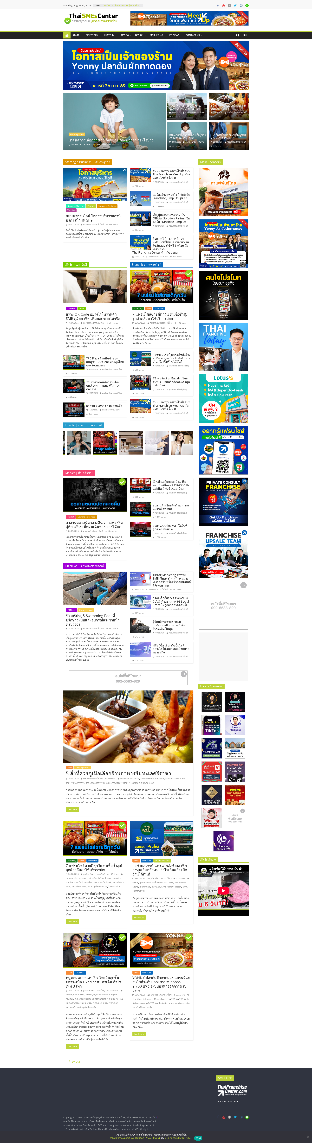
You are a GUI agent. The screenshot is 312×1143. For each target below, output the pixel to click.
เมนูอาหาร (110, 782)
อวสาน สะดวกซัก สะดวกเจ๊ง (104, 406)
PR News (174, 35)
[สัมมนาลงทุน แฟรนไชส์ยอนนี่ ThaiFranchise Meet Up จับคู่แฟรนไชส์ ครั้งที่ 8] (140, 169)
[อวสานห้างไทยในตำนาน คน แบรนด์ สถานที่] (140, 504)
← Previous (73, 1061)
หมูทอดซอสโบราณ (83, 998)
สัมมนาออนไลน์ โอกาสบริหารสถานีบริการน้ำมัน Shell (93, 218)
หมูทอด (89, 994)
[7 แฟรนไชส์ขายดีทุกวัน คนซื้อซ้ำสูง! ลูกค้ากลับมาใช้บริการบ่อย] (161, 272)
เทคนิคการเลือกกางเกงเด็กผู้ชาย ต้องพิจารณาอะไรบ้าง (187, 136)
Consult (91, 206)
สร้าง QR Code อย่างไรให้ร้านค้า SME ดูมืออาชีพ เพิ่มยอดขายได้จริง (93, 316)
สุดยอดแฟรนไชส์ (162, 860)
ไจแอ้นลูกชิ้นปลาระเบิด (86, 1007)
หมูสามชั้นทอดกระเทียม (76, 1003)
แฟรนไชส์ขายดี (104, 882)
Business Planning (75, 206)
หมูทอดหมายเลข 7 (100, 998)
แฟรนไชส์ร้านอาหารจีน (142, 1007)
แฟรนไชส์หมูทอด (94, 1003)
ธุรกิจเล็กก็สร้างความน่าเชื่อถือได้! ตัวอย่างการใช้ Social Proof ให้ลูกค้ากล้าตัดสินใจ (171, 601)
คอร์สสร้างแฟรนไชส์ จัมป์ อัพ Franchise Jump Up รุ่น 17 (171, 196)
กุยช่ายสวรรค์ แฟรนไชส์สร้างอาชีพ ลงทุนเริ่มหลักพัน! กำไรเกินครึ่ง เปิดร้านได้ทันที (171, 358)
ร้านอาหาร (159, 778)
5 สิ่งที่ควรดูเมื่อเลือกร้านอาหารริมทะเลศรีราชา (228, 107)
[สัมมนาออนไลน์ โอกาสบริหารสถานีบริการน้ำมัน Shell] (95, 169)
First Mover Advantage (142, 999)
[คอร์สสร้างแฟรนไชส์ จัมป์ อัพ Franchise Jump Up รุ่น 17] (140, 193)
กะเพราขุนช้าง (72, 878)
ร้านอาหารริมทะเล (173, 778)
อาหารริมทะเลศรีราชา (95, 782)
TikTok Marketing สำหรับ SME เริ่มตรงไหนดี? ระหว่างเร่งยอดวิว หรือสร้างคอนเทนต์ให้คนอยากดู (172, 580)
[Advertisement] (223, 656)
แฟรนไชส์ (78, 882)
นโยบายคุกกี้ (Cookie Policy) (178, 1138)
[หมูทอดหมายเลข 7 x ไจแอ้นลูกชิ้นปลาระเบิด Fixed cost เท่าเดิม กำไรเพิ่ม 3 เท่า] (95, 935)
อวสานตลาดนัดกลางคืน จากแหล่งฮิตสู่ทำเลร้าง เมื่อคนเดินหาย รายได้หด (94, 524)
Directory (92, 35)
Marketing (156, 35)
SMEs (81, 308)
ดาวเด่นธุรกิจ (78, 994)
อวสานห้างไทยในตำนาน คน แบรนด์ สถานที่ (171, 507)
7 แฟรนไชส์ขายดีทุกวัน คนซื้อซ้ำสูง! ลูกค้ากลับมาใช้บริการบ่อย (160, 316)
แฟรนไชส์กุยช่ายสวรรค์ (171, 886)
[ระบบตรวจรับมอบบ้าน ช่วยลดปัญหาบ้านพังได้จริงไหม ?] (114, 121)
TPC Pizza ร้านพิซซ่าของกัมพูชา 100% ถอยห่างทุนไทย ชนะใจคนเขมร (105, 361)
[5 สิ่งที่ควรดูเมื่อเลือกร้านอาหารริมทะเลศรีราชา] (229, 94)
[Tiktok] (229, 5)
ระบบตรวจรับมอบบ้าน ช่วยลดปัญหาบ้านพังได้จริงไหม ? (121, 7)
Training (71, 210)
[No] (308, 1136)
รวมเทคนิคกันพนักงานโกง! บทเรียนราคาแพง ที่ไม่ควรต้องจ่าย (103, 385)
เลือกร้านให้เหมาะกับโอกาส (142, 782)
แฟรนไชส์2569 (90, 882)
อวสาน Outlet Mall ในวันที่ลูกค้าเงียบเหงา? (170, 527)
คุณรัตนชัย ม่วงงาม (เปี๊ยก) (112, 369)
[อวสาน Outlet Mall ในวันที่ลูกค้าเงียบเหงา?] (140, 524)
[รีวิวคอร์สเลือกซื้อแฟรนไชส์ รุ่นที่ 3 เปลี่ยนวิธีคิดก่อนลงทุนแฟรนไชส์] (140, 377)
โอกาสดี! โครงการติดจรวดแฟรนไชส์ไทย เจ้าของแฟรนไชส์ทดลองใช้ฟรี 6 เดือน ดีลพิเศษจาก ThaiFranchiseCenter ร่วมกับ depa (160, 245)
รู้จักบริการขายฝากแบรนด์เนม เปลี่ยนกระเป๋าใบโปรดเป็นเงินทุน (169, 625)
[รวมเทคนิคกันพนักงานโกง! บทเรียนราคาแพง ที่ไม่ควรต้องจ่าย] (73, 381)
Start (75, 35)
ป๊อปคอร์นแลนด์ (112, 878)
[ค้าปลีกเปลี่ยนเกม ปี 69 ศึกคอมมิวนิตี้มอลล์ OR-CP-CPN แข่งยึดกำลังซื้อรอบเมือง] (140, 480)
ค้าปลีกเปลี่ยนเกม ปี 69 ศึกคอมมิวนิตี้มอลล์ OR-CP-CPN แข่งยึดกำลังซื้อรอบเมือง (171, 485)
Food (148, 308)
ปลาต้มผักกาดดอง (166, 1003)
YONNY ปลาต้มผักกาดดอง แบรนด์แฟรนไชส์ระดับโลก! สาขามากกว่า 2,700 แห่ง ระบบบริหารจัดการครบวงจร (161, 984)
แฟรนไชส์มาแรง (79, 886)
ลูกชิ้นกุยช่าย (157, 882)
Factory (109, 35)
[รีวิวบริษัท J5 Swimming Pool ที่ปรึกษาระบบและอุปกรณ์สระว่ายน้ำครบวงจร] (95, 573)
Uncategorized (77, 134)
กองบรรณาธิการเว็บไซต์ (96, 144)
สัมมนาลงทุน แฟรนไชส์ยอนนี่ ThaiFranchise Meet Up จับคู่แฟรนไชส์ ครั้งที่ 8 (171, 174)
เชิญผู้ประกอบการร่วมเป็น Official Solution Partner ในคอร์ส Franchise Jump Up (171, 218)
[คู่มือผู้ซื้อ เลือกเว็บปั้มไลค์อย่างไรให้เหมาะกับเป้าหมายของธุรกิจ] (140, 644)
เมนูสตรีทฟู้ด (145, 886)
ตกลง (198, 1138)
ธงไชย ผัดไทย (98, 878)
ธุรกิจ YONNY (151, 1003)
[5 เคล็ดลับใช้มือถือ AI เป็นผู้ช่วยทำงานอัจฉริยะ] (229, 124)
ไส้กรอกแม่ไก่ (114, 886)
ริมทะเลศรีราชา (147, 778)
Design (139, 35)
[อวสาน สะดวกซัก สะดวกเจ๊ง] (73, 404)
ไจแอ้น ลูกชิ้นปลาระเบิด (97, 886)
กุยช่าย (135, 882)
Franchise (159, 308)
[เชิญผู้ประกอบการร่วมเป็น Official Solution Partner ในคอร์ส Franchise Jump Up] (140, 213)
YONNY (174, 999)
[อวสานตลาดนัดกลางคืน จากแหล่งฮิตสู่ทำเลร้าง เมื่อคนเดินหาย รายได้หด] (95, 480)
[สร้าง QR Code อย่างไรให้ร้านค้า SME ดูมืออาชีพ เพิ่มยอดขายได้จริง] (95, 272)
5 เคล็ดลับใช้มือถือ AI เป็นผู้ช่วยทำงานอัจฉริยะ (228, 136)
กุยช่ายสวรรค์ (85, 878)
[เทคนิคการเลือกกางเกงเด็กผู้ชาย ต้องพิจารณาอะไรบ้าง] (187, 124)
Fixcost (69, 994)
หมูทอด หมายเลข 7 (101, 994)
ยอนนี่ (177, 1003)
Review (125, 35)
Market (70, 516)
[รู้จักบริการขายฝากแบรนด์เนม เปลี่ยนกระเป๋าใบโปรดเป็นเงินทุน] (140, 620)
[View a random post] (245, 35)
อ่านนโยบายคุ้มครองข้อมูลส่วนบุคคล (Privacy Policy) (135, 1138)
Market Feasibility (162, 999)
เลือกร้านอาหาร (123, 782)
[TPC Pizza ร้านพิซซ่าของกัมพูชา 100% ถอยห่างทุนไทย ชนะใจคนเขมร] (73, 357)
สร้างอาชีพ (168, 882)
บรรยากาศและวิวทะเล (129, 778)
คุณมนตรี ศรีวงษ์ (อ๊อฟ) (111, 410)
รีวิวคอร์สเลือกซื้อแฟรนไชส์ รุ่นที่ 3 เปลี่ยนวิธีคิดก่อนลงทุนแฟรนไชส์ (171, 381)
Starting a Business (107, 206)
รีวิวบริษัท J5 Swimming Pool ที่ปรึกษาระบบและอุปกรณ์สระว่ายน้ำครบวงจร (92, 620)
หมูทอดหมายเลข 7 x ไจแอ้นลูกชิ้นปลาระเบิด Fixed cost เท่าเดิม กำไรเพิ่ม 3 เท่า (93, 982)
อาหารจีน (185, 1003)
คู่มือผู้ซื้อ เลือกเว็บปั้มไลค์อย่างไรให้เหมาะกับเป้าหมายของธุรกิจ (171, 648)
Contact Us (193, 35)
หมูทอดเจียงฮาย (116, 998)
